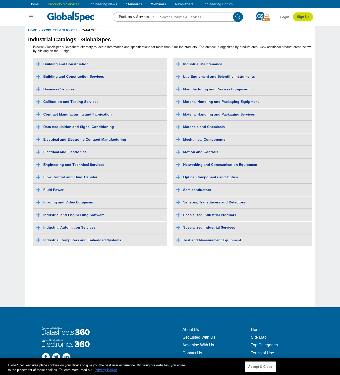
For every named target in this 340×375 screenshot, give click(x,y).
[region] (170, 366)
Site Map (259, 337)
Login (284, 17)
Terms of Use (262, 353)
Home (34, 4)
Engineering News (102, 4)
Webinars (158, 4)
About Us (190, 329)
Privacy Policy (106, 370)
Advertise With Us (198, 345)
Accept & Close (260, 367)
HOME (32, 30)
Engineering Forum (217, 4)
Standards (134, 4)
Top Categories (264, 345)
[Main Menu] (31, 17)
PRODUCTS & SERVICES (59, 30)
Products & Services (63, 4)
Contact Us (192, 353)
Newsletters (184, 4)
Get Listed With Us (198, 337)
